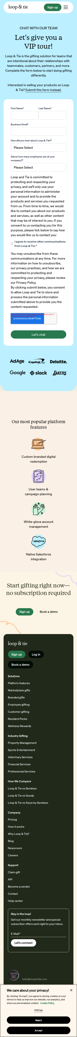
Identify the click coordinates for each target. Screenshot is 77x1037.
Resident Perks (17, 719)
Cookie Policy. (47, 1002)
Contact (13, 893)
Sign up (52, 7)
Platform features (19, 683)
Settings (38, 1009)
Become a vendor (19, 886)
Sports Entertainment (21, 750)
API (10, 879)
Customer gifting (18, 711)
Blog (11, 841)
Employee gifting (19, 704)
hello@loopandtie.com (34, 979)
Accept (38, 1030)
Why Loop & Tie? (18, 834)
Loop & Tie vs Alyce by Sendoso (28, 802)
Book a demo (49, 612)
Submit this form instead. (43, 90)
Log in (36, 654)
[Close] (71, 990)
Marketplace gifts (19, 690)
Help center (15, 901)
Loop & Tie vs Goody (21, 795)
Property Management (22, 743)
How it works (16, 826)
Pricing (12, 819)
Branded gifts (16, 697)
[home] (18, 7)
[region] (38, 1010)
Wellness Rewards (19, 726)
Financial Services (19, 764)
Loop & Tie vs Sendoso (22, 788)
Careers (13, 855)
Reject (38, 1020)
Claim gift (14, 872)
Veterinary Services (20, 757)
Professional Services (21, 771)
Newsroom (15, 848)
